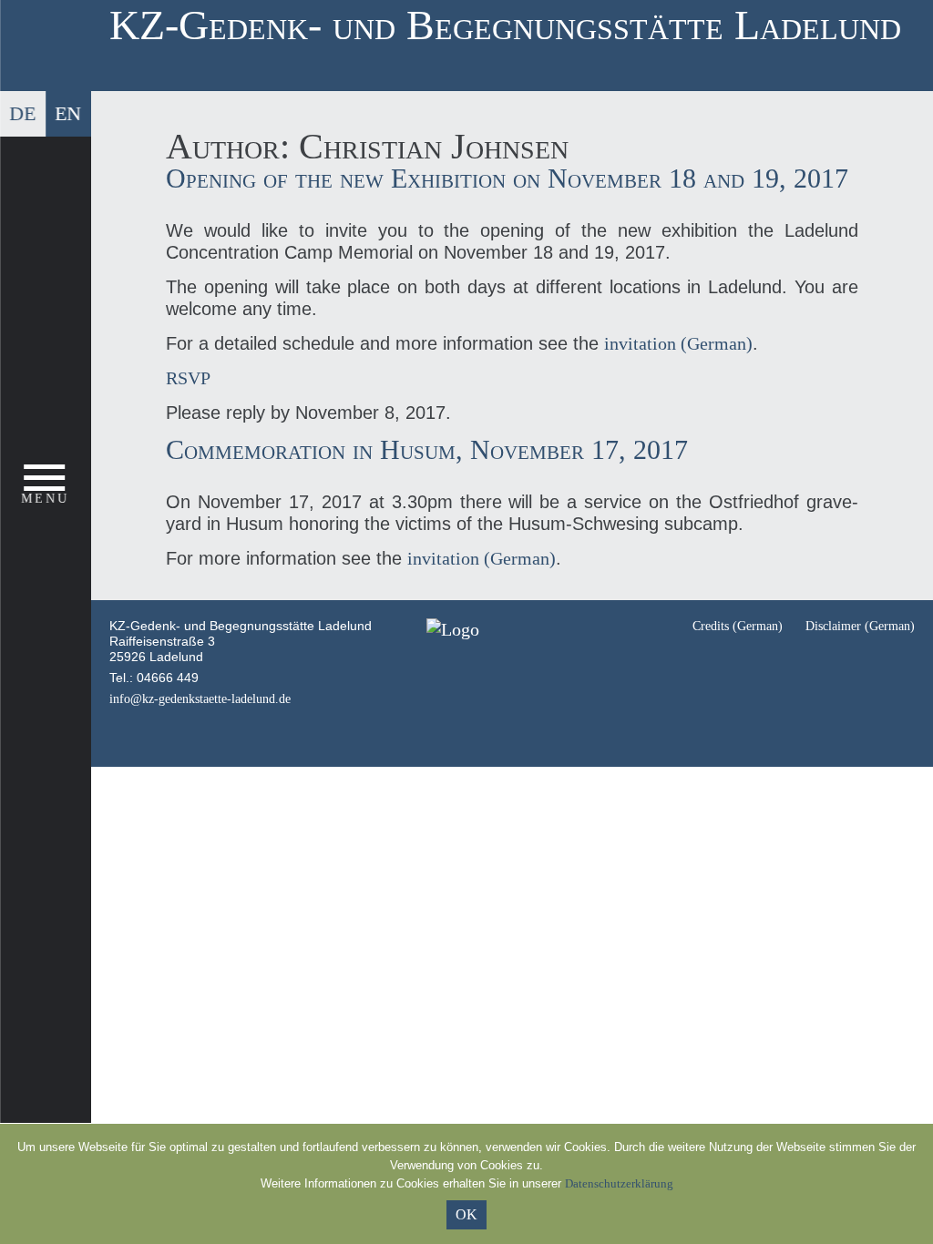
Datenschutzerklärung (619, 1183)
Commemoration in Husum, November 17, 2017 (427, 449)
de (22, 113)
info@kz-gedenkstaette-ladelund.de (200, 699)
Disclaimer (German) (860, 626)
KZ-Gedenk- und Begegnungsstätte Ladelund (505, 25)
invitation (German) (678, 343)
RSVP (188, 378)
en (68, 113)
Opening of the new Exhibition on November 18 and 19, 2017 (507, 178)
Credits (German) (737, 626)
